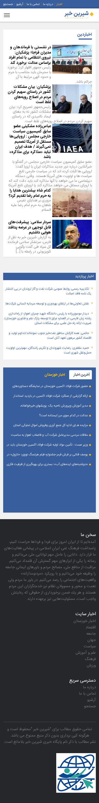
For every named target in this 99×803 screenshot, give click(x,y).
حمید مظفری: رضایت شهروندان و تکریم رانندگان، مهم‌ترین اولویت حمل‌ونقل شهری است (48, 350)
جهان (91, 640)
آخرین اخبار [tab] (81, 375)
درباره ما (48, 4)
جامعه (91, 633)
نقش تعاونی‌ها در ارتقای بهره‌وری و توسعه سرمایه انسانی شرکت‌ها (47, 303)
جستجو (8, 4)
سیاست (90, 646)
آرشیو (19, 4)
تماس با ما (33, 4)
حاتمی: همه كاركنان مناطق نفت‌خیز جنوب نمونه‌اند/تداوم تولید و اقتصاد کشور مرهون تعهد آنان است (50, 335)
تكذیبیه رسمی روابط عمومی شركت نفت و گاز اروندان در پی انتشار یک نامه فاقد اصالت (48, 291)
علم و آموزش (86, 652)
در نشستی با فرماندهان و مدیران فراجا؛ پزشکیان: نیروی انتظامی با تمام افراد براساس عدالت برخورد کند (30, 55)
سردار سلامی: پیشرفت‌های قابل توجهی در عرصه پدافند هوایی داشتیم (29, 227)
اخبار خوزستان (84, 621)
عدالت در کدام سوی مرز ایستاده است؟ (63, 415)
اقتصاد (91, 627)
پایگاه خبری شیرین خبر (43, 742)
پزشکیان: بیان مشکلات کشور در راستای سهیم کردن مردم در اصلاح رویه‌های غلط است (29, 95)
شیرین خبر (41, 729)
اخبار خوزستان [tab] (54, 375)
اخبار (59, 4)
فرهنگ (90, 659)
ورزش (91, 665)
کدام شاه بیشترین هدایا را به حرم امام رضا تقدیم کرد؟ (30, 193)
